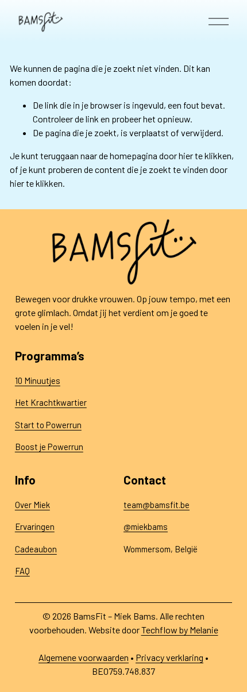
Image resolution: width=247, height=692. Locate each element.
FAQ (22, 571)
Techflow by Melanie (179, 629)
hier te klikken (205, 155)
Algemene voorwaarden (83, 657)
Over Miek (32, 504)
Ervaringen (35, 526)
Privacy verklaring (169, 657)
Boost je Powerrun (49, 446)
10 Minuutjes (37, 380)
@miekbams (146, 526)
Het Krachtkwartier (51, 402)
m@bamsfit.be (163, 504)
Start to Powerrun (48, 425)
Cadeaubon (36, 549)
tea (130, 504)
